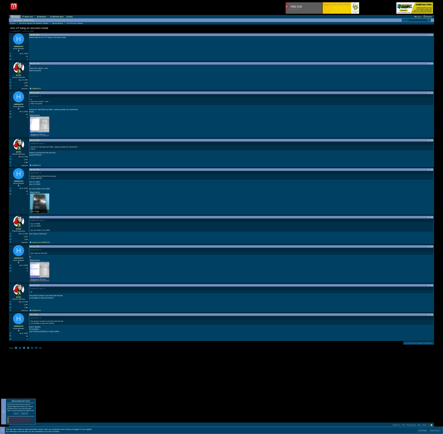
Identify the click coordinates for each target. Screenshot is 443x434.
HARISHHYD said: (36, 143)
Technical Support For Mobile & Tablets (21, 420)
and (41, 242)
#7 (432, 247)
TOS (403, 425)
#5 (432, 170)
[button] (34, 16)
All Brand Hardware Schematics (19, 422)
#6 (432, 217)
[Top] (428, 425)
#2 (432, 64)
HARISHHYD (16, 31)
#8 (432, 285)
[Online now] (19, 73)
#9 (432, 315)
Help (419, 425)
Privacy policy (411, 425)
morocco (25, 88)
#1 (432, 35)
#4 (432, 140)
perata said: (34, 96)
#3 (432, 93)
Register (24, 413)
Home (424, 425)
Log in (16, 413)
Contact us (396, 425)
